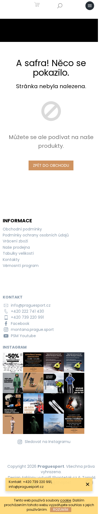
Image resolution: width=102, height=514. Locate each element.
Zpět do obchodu (51, 165)
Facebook (20, 323)
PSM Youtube (23, 335)
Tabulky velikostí (18, 253)
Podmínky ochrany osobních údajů (36, 235)
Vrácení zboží (15, 241)
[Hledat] (59, 5)
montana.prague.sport (32, 329)
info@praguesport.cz (31, 305)
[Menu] (89, 5)
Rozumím (60, 509)
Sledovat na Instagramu (47, 441)
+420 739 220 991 (27, 317)
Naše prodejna (16, 247)
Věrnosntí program (21, 265)
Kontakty (11, 259)
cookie (65, 500)
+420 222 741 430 (27, 311)
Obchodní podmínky (22, 229)
